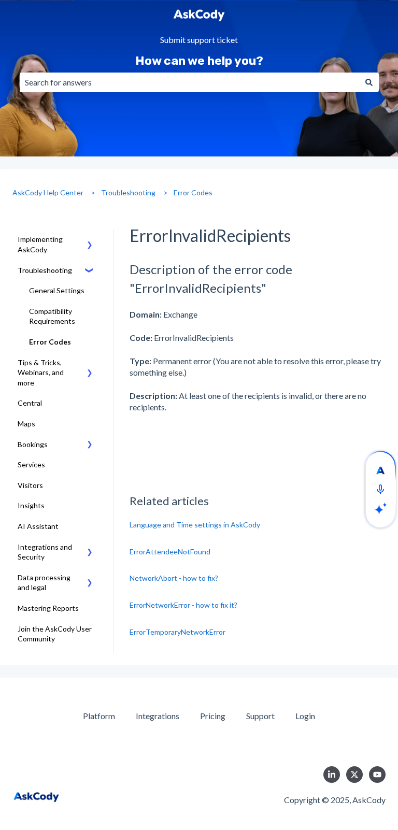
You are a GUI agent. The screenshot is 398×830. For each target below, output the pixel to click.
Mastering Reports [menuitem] (48, 608)
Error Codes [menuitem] (50, 341)
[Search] (369, 82)
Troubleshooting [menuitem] (45, 270)
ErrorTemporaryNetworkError (177, 631)
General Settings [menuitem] (56, 290)
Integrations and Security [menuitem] (45, 552)
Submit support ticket (199, 40)
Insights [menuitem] (31, 505)
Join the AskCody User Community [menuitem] (55, 633)
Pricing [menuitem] (212, 716)
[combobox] (189, 82)
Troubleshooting (128, 192)
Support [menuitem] (260, 716)
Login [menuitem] (305, 716)
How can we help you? (199, 60)
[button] (89, 240)
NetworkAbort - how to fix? (174, 578)
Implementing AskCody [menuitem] (40, 244)
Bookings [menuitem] (33, 444)
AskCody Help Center (47, 192)
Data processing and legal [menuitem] (44, 582)
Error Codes (193, 192)
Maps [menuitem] (26, 423)
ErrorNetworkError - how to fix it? (183, 604)
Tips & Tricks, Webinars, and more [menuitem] (41, 372)
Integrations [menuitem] (157, 716)
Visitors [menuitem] (30, 485)
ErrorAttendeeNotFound (170, 551)
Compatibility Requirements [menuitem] (52, 316)
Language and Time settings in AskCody (195, 524)
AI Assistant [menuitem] (38, 526)
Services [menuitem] (31, 464)
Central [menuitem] (30, 402)
